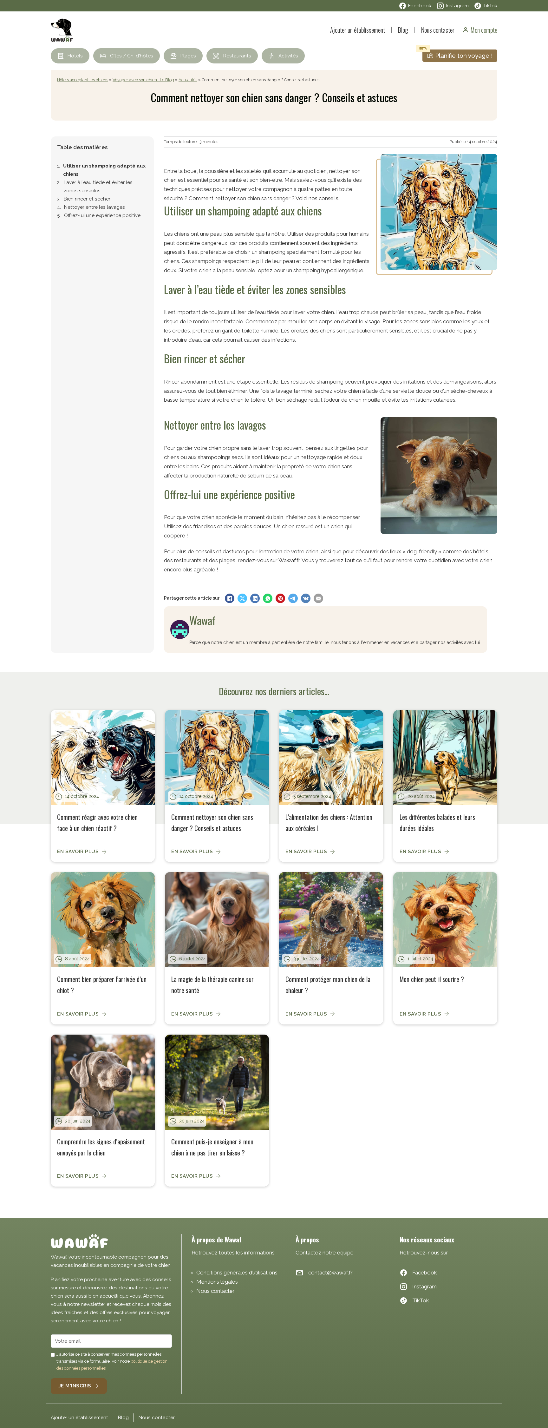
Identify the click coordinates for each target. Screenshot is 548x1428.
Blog (403, 30)
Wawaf (202, 620)
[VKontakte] (305, 598)
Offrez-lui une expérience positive (102, 215)
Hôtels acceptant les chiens (82, 79)
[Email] (318, 598)
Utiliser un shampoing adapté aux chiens (104, 170)
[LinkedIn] (255, 598)
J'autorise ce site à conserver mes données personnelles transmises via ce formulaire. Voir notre (111, 1361)
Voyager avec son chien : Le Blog (143, 79)
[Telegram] (293, 598)
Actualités (188, 79)
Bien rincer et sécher (87, 199)
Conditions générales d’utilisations (236, 1272)
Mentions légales (217, 1282)
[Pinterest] (280, 598)
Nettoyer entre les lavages (94, 207)
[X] (242, 598)
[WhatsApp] (267, 598)
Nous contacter (437, 30)
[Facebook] (229, 598)
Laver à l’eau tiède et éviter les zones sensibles (98, 187)
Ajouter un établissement (357, 30)
